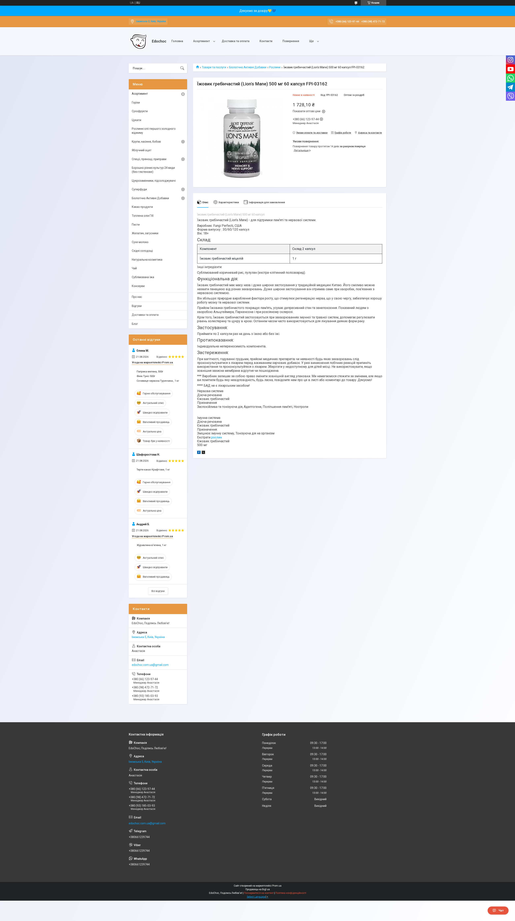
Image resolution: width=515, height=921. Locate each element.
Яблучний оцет (141, 150)
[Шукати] (182, 68)
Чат (501, 910)
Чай (134, 268)
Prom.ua (276, 885)
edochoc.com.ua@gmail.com (150, 664)
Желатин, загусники (145, 233)
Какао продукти (142, 206)
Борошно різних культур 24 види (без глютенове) (153, 169)
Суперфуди (139, 189)
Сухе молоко (140, 242)
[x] (203, 453)
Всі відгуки (158, 591)
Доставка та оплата (235, 41)
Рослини (274, 67)
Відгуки (137, 306)
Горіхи (136, 102)
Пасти (136, 224)
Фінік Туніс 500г (146, 376)
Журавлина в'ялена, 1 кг (151, 545)
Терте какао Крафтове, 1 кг (153, 469)
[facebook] (199, 453)
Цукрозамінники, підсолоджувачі (154, 180)
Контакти (266, 41)
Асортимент (201, 41)
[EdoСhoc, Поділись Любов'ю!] (139, 41)
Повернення (290, 41)
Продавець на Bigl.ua (257, 889)
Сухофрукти (140, 111)
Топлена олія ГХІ (142, 215)
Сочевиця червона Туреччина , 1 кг (158, 380)
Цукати (136, 120)
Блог (135, 323)
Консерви (138, 286)
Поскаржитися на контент (259, 893)
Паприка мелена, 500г (150, 371)
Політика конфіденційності (290, 893)
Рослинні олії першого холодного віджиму (154, 130)
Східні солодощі (142, 250)
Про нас (137, 296)
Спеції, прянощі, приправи (149, 159)
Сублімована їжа (143, 277)
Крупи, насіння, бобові (146, 141)
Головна (177, 41)
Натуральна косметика (147, 259)
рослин (216, 437)
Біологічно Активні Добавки (247, 67)
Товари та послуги (214, 67)
